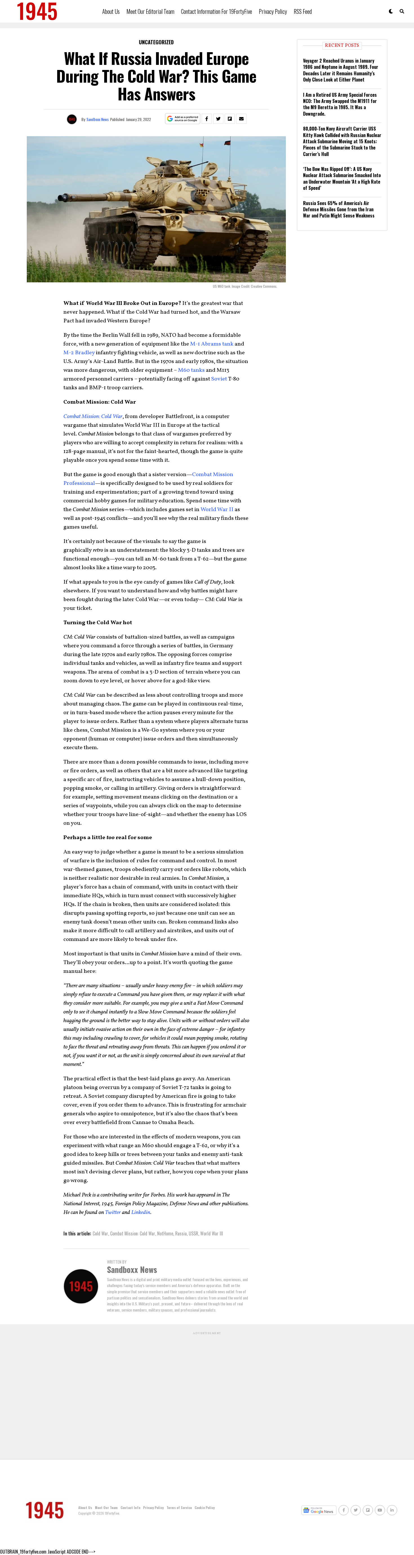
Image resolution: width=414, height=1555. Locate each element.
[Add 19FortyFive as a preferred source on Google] (182, 119)
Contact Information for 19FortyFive (216, 11)
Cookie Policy (205, 1507)
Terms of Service (179, 1507)
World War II (217, 510)
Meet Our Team (106, 1507)
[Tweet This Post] (218, 119)
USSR (193, 1233)
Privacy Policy (273, 11)
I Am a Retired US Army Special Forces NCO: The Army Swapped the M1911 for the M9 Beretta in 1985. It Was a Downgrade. (340, 104)
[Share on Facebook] (207, 119)
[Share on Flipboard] (230, 119)
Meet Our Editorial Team (150, 11)
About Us (111, 11)
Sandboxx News (97, 119)
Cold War (100, 1233)
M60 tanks (191, 370)
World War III (211, 1233)
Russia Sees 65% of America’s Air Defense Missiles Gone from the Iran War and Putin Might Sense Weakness (339, 209)
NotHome (165, 1233)
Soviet (219, 379)
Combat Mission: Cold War (132, 1233)
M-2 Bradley (79, 353)
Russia (181, 1233)
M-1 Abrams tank (211, 344)
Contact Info (130, 1507)
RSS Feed (303, 11)
